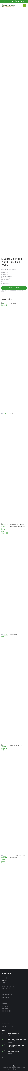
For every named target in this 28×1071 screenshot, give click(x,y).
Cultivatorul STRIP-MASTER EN (13, 1051)
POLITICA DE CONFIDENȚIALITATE (8, 1021)
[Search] (12, 1)
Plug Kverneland (13, 303)
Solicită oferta (14, 288)
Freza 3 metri (12, 414)
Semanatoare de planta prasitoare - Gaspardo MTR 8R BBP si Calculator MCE (18, 525)
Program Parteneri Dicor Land (13, 1033)
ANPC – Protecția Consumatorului (8, 1027)
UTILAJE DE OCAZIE (13, 290)
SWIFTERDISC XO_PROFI (12, 1057)
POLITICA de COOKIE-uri (6, 1024)
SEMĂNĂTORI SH (7, 290)
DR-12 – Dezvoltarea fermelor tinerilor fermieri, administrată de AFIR (17, 1039)
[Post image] (4, 1035)
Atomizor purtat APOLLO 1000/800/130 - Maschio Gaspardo (18, 856)
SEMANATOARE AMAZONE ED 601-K (16, 745)
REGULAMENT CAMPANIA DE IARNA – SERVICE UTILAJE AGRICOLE (16, 1045)
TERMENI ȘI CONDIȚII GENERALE (8, 1018)
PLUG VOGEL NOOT (13, 635)
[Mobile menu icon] (24, 5)
